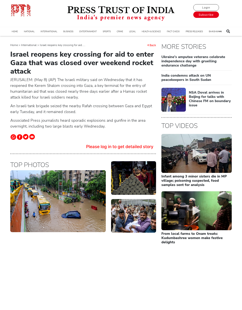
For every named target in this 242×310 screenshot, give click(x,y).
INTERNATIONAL (49, 31)
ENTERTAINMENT (88, 31)
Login (206, 8)
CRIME (120, 31)
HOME (15, 31)
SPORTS (107, 31)
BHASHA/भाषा (215, 31)
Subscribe (206, 14)
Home (14, 45)
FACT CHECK (173, 31)
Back (153, 45)
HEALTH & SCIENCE (151, 31)
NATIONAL (29, 31)
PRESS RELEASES (194, 31)
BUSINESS (68, 31)
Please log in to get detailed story (119, 146)
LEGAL (132, 31)
